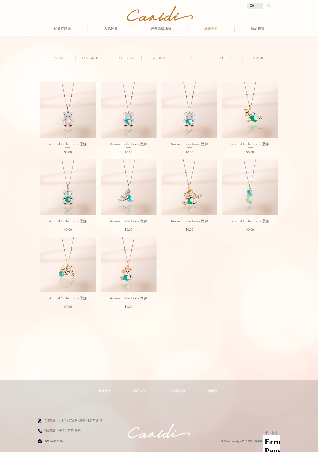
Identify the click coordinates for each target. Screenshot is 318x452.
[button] (177, 391)
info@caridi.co (53, 441)
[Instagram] (274, 433)
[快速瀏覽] (68, 110)
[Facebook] (266, 433)
